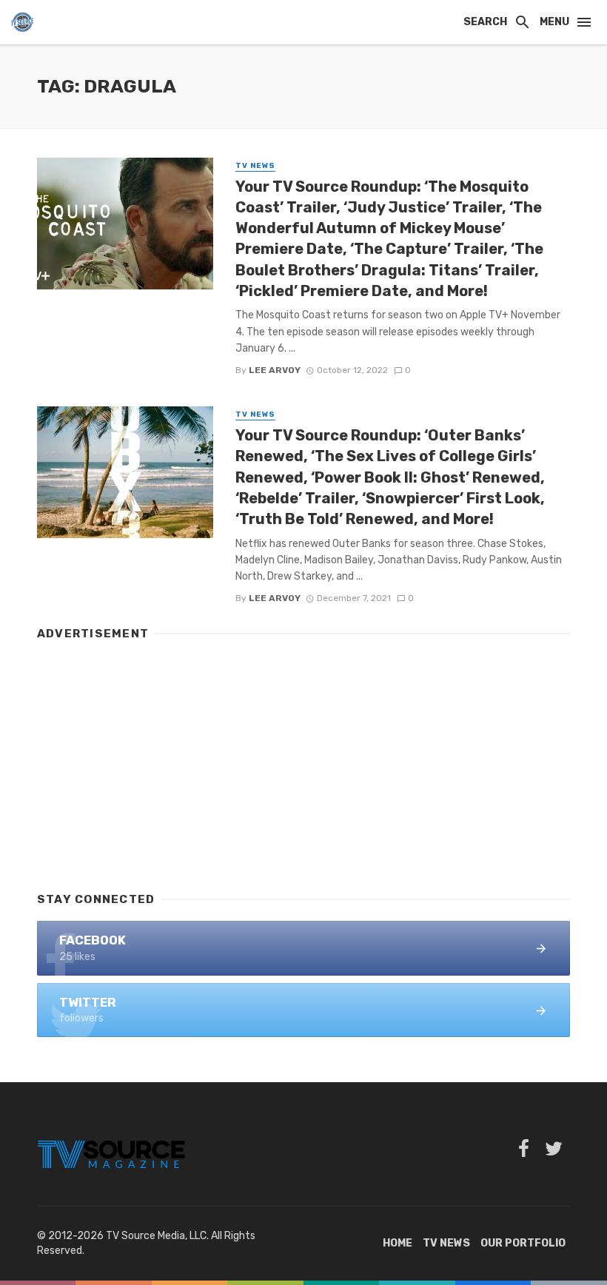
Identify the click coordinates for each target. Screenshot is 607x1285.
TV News (255, 165)
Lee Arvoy (275, 370)
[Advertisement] (303, 759)
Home (397, 1243)
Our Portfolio (523, 1243)
